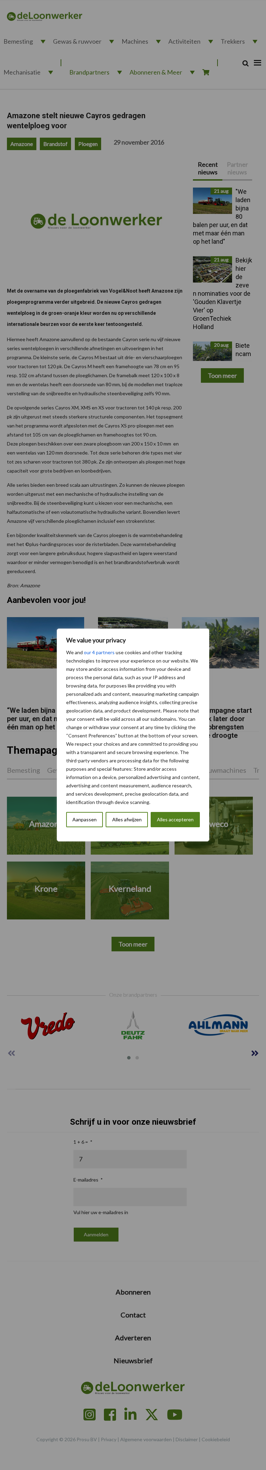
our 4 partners (99, 652)
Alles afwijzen (127, 819)
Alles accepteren (175, 819)
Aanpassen (84, 819)
